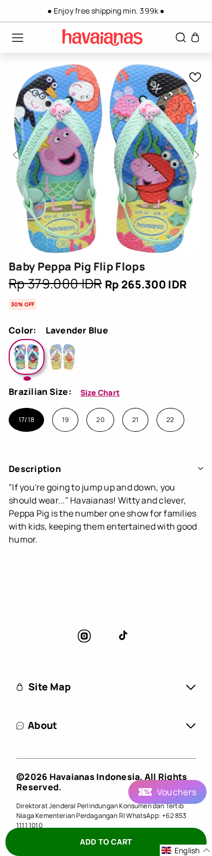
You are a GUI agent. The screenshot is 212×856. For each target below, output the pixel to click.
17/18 (26, 420)
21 (135, 420)
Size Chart (100, 392)
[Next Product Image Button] (195, 152)
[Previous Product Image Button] (17, 152)
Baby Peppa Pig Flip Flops (77, 266)
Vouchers (176, 792)
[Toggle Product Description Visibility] (200, 468)
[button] (12, 37)
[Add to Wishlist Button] (195, 77)
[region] (106, 11)
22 (170, 420)
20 (100, 420)
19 (65, 420)
